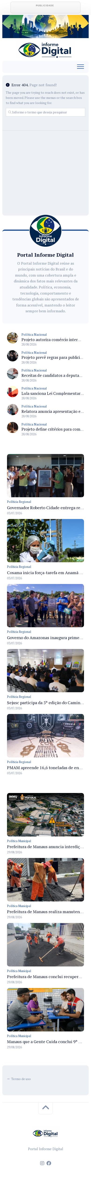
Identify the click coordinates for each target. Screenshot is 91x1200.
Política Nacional (34, 334)
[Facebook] (48, 1163)
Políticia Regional (19, 502)
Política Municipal (19, 841)
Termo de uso (21, 1079)
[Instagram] (42, 1163)
